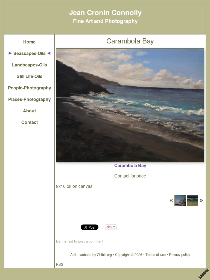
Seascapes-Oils (29, 53)
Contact (29, 122)
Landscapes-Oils (29, 65)
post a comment (90, 241)
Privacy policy (179, 254)
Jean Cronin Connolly (105, 12)
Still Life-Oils (29, 76)
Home (29, 42)
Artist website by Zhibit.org (91, 254)
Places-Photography (29, 99)
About (29, 110)
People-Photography (29, 87)
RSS (59, 264)
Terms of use (155, 254)
